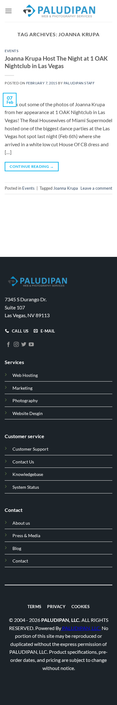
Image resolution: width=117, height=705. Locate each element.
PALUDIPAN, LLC (81, 628)
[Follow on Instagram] (16, 345)
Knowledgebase (27, 474)
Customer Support (30, 449)
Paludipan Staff (79, 83)
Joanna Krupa (65, 188)
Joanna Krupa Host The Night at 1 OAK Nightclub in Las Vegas (56, 62)
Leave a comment (96, 188)
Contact (20, 560)
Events (11, 51)
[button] (8, 10)
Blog (16, 548)
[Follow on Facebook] (8, 345)
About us (21, 523)
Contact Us (23, 461)
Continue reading (32, 166)
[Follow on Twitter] (23, 345)
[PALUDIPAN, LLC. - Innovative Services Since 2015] (58, 11)
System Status (25, 487)
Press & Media (26, 535)
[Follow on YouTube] (31, 345)
